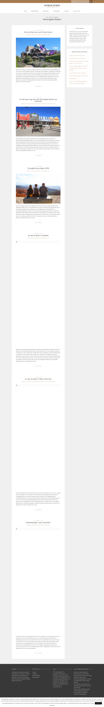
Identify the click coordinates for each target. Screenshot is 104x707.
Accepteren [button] (98, 703)
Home (25, 11)
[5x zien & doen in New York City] (38, 437)
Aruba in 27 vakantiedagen (80, 694)
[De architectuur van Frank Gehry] (38, 52)
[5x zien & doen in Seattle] (38, 294)
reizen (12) (56, 680)
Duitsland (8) (57, 686)
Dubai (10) (64, 680)
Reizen (34, 525)
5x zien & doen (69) (58, 672)
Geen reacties (45, 34)
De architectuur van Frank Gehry (38, 32)
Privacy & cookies (36, 675)
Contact (34, 672)
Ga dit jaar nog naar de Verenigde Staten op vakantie (38, 100)
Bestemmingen (34, 11)
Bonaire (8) (64, 683)
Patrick (29, 34)
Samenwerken (35, 677)
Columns (66, 11)
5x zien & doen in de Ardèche (80, 692)
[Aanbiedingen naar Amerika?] (38, 581)
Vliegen (38, 525)
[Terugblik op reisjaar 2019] (38, 188)
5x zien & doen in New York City (38, 379)
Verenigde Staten (41, 103)
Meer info (52, 705)
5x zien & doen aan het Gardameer (77, 73)
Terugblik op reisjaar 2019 (38, 168)
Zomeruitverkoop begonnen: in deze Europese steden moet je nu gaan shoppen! (78, 68)
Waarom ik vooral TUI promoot (77, 55)
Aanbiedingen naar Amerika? (38, 522)
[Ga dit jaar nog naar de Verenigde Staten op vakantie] (38, 121)
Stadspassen (56, 11)
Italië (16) (64, 675)
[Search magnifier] (90, 1)
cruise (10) (56, 683)
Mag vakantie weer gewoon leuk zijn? (78, 75)
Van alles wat (76, 11)
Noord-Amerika (31, 103)
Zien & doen (46, 11)
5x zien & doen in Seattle (38, 235)
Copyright (34, 673)
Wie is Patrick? (73, 78)
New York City (41, 381)
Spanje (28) (56, 675)
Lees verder (38, 86)
